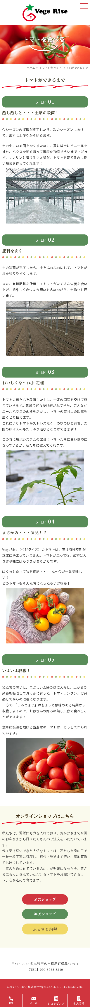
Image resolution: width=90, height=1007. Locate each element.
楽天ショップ (45, 913)
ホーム (31, 67)
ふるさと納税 (45, 929)
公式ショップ (45, 899)
